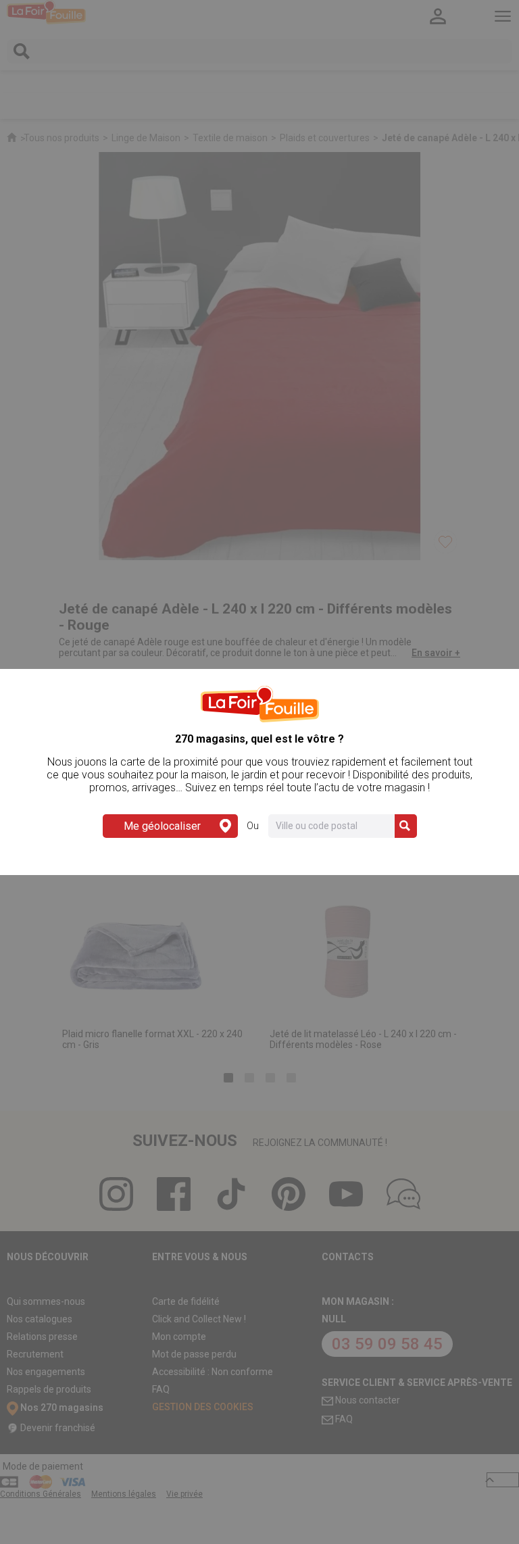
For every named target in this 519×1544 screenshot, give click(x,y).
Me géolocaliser (162, 826)
